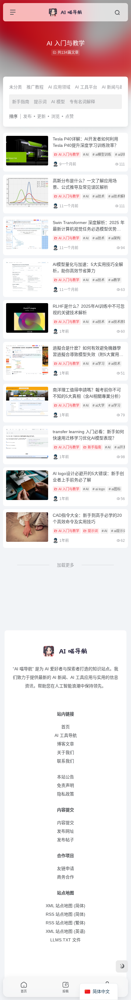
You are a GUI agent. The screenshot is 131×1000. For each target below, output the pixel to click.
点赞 (69, 116)
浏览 (55, 116)
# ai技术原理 (117, 322)
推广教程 (35, 87)
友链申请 (65, 868)
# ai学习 (98, 363)
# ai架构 (114, 238)
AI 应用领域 (59, 87)
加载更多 (65, 565)
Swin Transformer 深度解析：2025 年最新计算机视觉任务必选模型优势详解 (89, 229)
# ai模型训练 (102, 154)
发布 (27, 116)
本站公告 (65, 776)
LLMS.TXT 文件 (65, 939)
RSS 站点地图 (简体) (65, 914)
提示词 (40, 101)
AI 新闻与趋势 (115, 87)
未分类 (15, 87)
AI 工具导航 (66, 735)
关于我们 (65, 752)
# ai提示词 (118, 531)
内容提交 (65, 822)
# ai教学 (114, 280)
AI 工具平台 (86, 87)
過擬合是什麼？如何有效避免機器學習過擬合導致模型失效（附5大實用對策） (88, 354)
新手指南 (20, 101)
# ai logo (99, 489)
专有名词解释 (82, 101)
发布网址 (65, 831)
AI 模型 (58, 101)
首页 (65, 726)
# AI (86, 154)
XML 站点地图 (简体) (65, 905)
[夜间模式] (122, 966)
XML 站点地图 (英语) (65, 931)
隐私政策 (65, 794)
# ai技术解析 (117, 196)
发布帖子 (65, 839)
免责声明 (65, 785)
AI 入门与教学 (68, 154)
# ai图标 (115, 489)
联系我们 (65, 761)
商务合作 (65, 877)
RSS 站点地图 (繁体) (65, 922)
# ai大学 (98, 405)
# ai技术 (98, 196)
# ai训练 (121, 154)
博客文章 (65, 743)
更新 (41, 116)
